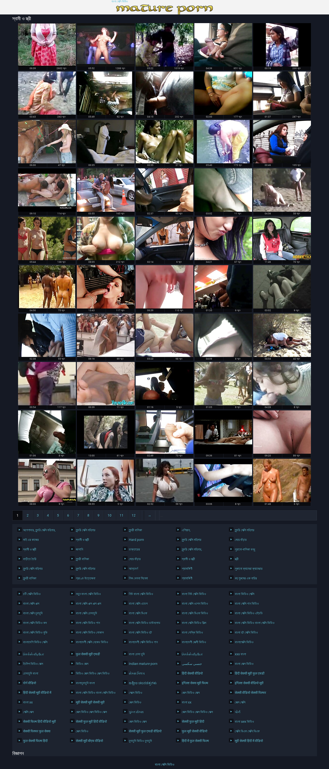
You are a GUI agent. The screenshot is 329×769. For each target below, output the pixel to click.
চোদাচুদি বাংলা (30, 673)
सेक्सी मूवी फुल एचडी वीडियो (145, 731)
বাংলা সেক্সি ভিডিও (120, 1)
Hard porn (136, 540)
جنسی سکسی (192, 664)
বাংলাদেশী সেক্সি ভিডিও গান (143, 642)
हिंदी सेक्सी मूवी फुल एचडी (249, 673)
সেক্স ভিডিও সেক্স (191, 693)
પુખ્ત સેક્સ (136, 712)
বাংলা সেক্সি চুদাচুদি (33, 613)
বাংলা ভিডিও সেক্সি (244, 594)
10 (110, 515)
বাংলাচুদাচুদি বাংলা (85, 683)
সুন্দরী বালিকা (135, 530)
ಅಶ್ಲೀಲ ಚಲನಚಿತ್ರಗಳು (143, 683)
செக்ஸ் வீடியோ (33, 654)
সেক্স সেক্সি (240, 702)
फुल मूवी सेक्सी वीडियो (194, 731)
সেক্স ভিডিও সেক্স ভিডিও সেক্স (91, 712)
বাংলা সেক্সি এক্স (31, 603)
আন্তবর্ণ (133, 569)
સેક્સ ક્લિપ (137, 673)
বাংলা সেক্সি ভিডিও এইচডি (249, 613)
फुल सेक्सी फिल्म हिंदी (35, 741)
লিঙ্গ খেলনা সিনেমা (138, 578)
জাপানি (79, 549)
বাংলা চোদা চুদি (137, 654)
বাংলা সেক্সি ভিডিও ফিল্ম (194, 623)
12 (134, 515)
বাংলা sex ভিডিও (244, 721)
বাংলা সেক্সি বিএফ (138, 613)
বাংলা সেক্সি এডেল (138, 603)
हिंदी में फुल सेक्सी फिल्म (195, 741)
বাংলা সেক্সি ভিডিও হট (140, 632)
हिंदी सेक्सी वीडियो (192, 673)
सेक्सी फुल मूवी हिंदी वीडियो (91, 721)
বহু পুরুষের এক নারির (246, 578)
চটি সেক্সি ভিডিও (32, 594)
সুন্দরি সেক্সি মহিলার (85, 530)
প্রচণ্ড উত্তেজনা (85, 578)
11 (122, 515)
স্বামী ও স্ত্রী (82, 540)
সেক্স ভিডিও (135, 702)
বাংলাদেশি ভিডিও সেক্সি (35, 642)
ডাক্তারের (134, 549)
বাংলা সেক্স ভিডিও (244, 664)
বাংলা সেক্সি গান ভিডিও (247, 603)
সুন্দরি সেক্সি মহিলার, (192, 549)
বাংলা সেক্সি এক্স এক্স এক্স (88, 603)
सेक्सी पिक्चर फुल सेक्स (36, 731)
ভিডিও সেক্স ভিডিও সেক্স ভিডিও (93, 673)
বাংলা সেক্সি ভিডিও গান (88, 623)
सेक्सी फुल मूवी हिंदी (193, 721)
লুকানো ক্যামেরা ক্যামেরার (249, 569)
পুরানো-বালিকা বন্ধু (245, 549)
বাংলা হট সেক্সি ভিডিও (246, 632)
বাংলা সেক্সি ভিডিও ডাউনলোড (144, 623)
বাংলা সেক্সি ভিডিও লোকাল (90, 632)
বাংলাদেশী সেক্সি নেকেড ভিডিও (92, 642)
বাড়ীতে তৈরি (29, 559)
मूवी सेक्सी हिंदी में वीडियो (249, 741)
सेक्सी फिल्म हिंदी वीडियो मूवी (39, 721)
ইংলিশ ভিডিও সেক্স (33, 664)
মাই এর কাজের (31, 540)
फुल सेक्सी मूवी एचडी (88, 654)
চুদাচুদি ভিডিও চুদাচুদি (140, 741)
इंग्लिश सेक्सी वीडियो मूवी (249, 683)
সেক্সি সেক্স (28, 712)
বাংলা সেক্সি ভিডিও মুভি (35, 632)
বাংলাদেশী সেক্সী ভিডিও (194, 642)
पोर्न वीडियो (29, 683)
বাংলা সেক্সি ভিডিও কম (35, 623)
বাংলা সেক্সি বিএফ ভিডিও (195, 613)
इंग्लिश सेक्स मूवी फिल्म (195, 683)
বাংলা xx (28, 702)
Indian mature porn (143, 664)
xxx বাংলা (240, 654)
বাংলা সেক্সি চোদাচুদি (86, 613)
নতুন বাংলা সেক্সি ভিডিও (88, 594)
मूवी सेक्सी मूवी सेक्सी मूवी (90, 702)
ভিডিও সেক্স (82, 664)
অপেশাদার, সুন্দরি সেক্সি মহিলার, (39, 530)
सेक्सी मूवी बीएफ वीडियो (89, 741)
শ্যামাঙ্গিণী (187, 569)
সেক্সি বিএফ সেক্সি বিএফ (247, 731)
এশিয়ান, (186, 530)
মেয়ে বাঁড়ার (241, 540)
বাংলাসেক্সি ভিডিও (244, 642)
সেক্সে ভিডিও (135, 693)
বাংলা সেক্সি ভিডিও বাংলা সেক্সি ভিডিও (255, 623)
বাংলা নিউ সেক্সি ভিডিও (194, 594)
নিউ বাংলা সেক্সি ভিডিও (141, 594)
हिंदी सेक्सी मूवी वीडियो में (37, 693)
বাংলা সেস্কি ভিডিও (192, 632)
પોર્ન (237, 712)
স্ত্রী (237, 559)
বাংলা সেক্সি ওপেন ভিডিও (195, 603)
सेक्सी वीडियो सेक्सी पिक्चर (250, 693)
